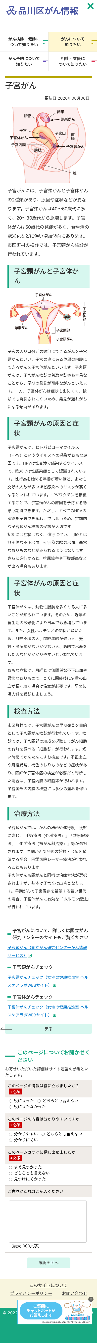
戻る (48, 1028)
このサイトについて (48, 1285)
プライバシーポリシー (31, 1293)
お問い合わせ (74, 1293)
